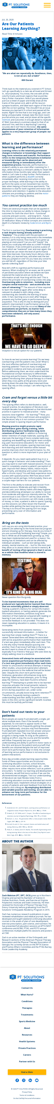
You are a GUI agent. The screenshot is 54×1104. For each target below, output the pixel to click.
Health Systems (27, 1041)
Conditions (27, 1001)
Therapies (27, 1008)
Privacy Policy (27, 1092)
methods (6, 119)
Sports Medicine (27, 1021)
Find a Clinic (27, 1072)
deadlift (31, 176)
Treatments (27, 1014)
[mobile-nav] (46, 5)
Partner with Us (27, 1061)
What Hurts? (27, 994)
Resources (27, 1034)
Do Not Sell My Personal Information (27, 1098)
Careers (27, 1054)
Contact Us (27, 988)
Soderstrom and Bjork (40, 223)
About (27, 1028)
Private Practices (27, 1048)
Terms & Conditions (27, 1095)
